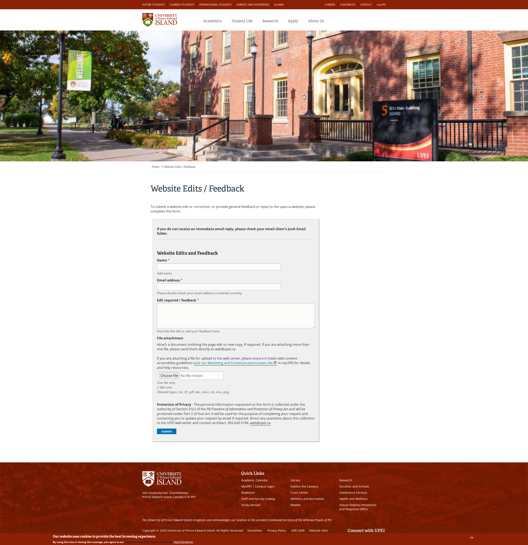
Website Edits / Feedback (180, 167)
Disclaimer (255, 530)
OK (472, 537)
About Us (316, 21)
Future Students (153, 4)
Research (270, 21)
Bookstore (248, 493)
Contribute (347, 4)
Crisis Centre (299, 493)
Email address (168, 280)
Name (162, 260)
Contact (366, 4)
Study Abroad (250, 505)
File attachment (170, 338)
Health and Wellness (353, 499)
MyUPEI (246, 486)
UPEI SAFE (298, 530)
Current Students (182, 4)
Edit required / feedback (176, 300)
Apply (293, 21)
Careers (330, 4)
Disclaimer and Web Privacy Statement (149, 542)
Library (295, 480)
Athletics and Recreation (307, 499)
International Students (215, 4)
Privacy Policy (277, 530)
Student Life (242, 21)
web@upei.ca (260, 423)
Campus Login (265, 486)
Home (155, 167)
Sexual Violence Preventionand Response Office (357, 507)
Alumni (279, 4)
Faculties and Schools (354, 486)
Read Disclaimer (183, 542)
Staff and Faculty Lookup (258, 499)
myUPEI (381, 4)
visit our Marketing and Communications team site (233, 363)
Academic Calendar (254, 480)
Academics (212, 21)
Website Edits (318, 530)
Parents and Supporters (253, 4)
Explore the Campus (304, 486)
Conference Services (353, 493)
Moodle (295, 505)
